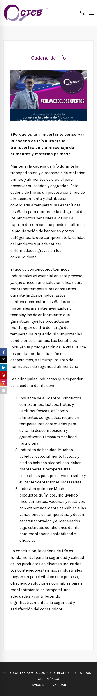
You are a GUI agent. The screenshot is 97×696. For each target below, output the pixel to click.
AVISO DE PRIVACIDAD (48, 685)
